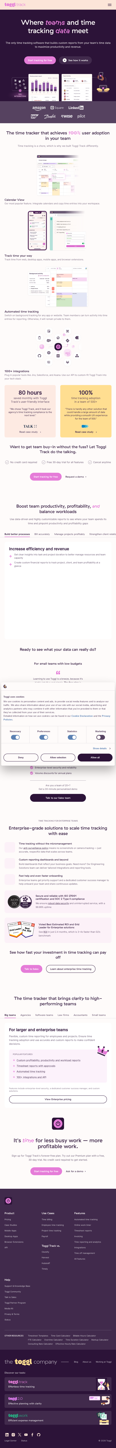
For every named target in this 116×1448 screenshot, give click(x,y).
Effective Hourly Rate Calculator (71, 1344)
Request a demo (74, 476)
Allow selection (58, 757)
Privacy (8, 1314)
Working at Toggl (103, 1362)
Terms (16, 1314)
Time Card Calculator (60, 1336)
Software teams (44, 1014)
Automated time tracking (31, 1071)
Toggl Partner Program (15, 1303)
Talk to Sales (31, 968)
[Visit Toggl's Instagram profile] (13, 1434)
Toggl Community (13, 1292)
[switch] (43, 737)
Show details (100, 748)
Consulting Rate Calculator (40, 1344)
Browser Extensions (14, 1242)
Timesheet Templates (38, 1336)
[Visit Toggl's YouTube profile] (26, 1434)
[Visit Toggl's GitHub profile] (38, 1434)
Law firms (63, 1014)
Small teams (99, 1014)
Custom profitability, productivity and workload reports (48, 1060)
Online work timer (82, 1225)
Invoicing (78, 1236)
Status (8, 1320)
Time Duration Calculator (77, 1340)
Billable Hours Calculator (84, 1336)
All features (79, 1259)
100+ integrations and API (31, 1077)
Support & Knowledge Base (17, 1286)
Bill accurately (42, 534)
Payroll (45, 1236)
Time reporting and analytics (87, 1242)
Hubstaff (46, 1263)
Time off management (84, 1253)
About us (87, 1362)
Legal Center (11, 1441)
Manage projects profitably (69, 534)
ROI (45, 931)
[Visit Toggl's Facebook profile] (32, 1434)
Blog (76, 1362)
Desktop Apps (11, 1236)
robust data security (58, 903)
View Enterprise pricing (58, 1099)
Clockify (45, 1252)
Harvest (45, 1257)
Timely (45, 1269)
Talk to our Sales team (58, 797)
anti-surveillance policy (35, 848)
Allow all (95, 757)
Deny (21, 757)
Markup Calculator (99, 1340)
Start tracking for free (40, 60)
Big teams (10, 1014)
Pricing (8, 1219)
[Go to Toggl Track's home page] (15, 5)
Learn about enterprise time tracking (70, 968)
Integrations (80, 1247)
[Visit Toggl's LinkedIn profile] (7, 1434)
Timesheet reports (83, 1231)
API (6, 1247)
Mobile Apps (10, 1231)
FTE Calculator (35, 1340)
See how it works (78, 60)
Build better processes (17, 534)
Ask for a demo (74, 1171)
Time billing (47, 1219)
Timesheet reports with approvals (36, 1065)
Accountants (80, 1014)
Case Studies (11, 1225)
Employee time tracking (53, 1225)
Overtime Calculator (53, 1340)
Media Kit (9, 1308)
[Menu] (109, 4)
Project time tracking (51, 1231)
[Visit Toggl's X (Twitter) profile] (19, 1434)
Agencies (25, 1014)
